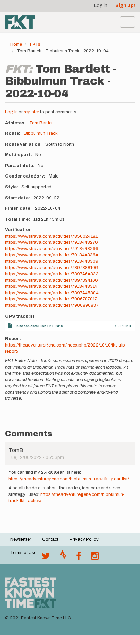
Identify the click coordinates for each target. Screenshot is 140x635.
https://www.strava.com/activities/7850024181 (51, 236)
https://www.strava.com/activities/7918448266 (51, 248)
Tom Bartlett (41, 122)
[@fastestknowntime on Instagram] (95, 557)
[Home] (20, 22)
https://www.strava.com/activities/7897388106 (51, 267)
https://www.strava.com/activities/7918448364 (51, 255)
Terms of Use (23, 552)
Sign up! (125, 5)
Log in (100, 5)
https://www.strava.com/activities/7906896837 (52, 305)
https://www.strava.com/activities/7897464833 (52, 274)
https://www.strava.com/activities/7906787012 (51, 299)
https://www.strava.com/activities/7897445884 (52, 293)
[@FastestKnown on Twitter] (46, 557)
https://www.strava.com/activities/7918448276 (51, 242)
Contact (50, 539)
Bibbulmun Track (41, 133)
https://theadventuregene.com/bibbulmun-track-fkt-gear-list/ (68, 479)
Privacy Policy (84, 539)
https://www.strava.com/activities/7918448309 (51, 261)
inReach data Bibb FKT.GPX (39, 326)
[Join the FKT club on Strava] (63, 557)
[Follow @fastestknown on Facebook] (78, 557)
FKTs (35, 44)
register (31, 112)
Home (16, 44)
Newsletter (20, 539)
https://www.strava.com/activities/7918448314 (51, 286)
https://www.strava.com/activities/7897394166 (51, 280)
